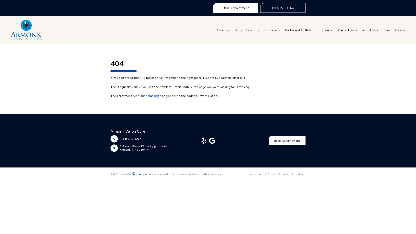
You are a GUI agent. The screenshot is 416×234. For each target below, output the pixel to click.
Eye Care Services (267, 30)
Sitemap (272, 174)
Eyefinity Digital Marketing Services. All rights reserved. (194, 174)
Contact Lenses (347, 30)
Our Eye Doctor (244, 30)
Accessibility (256, 174)
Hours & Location (395, 30)
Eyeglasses (327, 30)
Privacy (285, 174)
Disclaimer (300, 174)
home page (153, 96)
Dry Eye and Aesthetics (299, 30)
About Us (222, 30)
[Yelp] (204, 140)
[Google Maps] (212, 140)
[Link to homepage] (26, 30)
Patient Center (369, 30)
